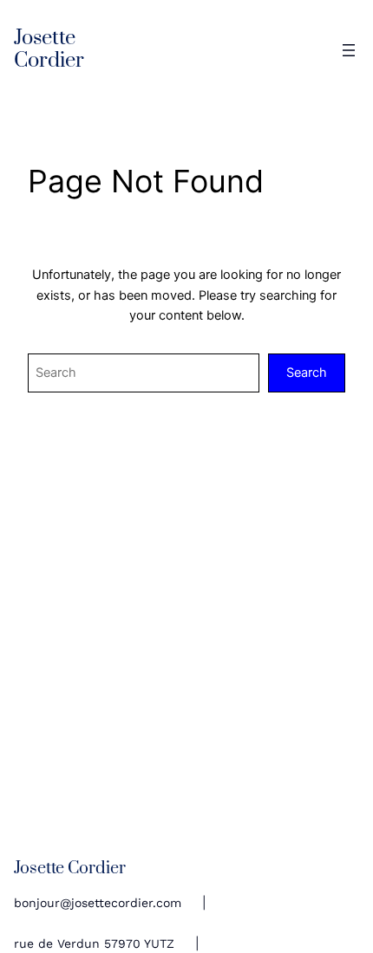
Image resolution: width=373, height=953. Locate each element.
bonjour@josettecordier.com (97, 903)
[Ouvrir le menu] (348, 50)
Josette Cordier (49, 50)
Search (306, 372)
